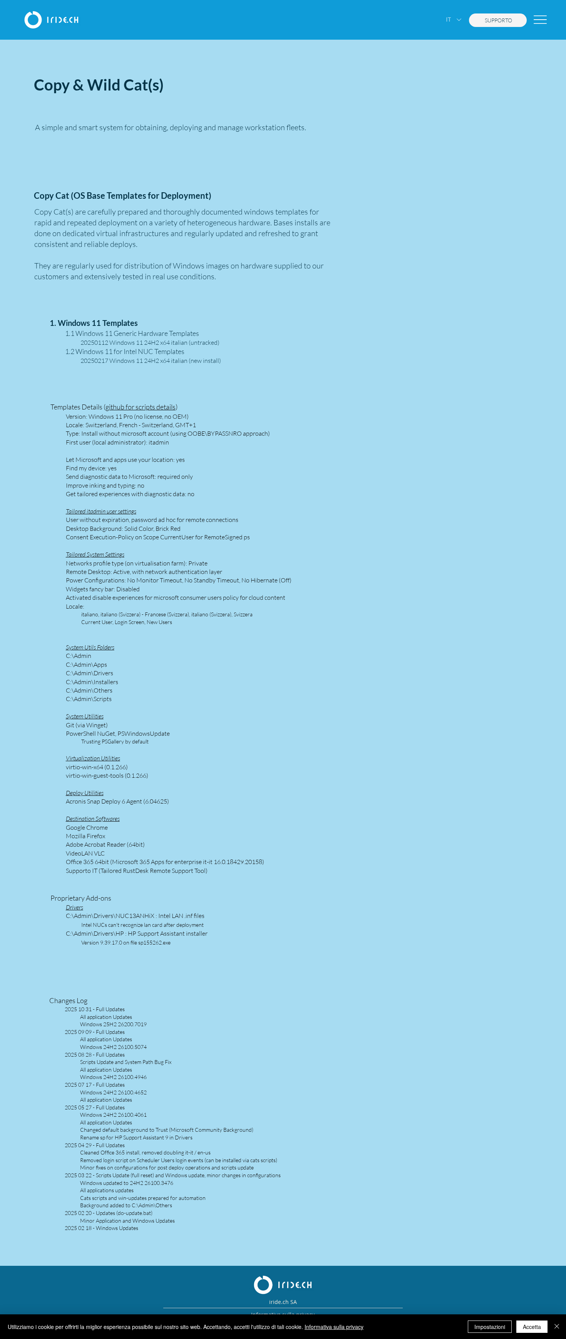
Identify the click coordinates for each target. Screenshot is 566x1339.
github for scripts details (140, 407)
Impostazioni (489, 1327)
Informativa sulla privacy (334, 1327)
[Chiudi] (556, 1327)
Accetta (532, 1327)
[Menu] (540, 20)
